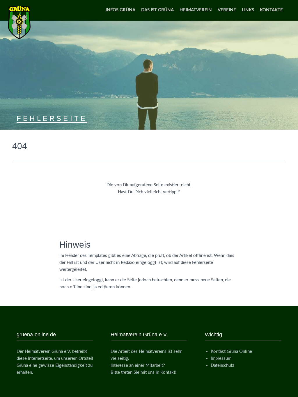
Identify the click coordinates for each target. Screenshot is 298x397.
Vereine (227, 10)
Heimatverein (196, 10)
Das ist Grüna (157, 10)
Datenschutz (222, 365)
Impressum (221, 358)
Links (248, 10)
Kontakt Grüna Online (231, 351)
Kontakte (271, 10)
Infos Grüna (120, 10)
